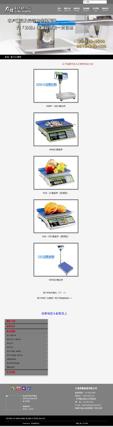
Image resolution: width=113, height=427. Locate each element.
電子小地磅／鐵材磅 (14, 351)
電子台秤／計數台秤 (14, 339)
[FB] (30, 388)
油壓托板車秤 (11, 359)
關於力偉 (67, 9)
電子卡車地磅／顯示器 (14, 355)
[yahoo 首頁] (24, 388)
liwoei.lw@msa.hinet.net (91, 405)
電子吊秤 (10, 347)
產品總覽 (86, 9)
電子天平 (10, 343)
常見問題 (96, 9)
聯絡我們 (105, 9)
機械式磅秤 (11, 367)
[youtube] (19, 388)
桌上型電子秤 (11, 335)
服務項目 (77, 9)
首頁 (59, 9)
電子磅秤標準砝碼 (13, 363)
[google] (13, 388)
